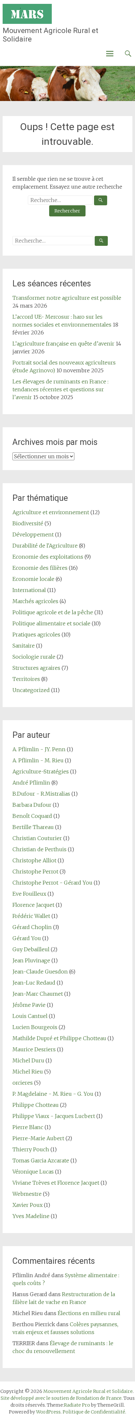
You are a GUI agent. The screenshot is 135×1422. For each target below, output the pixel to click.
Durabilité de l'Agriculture (45, 545)
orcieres (22, 1082)
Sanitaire (23, 645)
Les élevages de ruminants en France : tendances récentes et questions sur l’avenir (60, 389)
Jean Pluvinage (31, 960)
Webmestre (27, 1194)
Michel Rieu (27, 1071)
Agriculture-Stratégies (40, 771)
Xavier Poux (27, 1205)
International (29, 590)
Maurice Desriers (34, 1049)
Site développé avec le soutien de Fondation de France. (62, 1398)
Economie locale (33, 579)
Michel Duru (28, 1060)
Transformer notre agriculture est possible (66, 298)
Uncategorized (31, 690)
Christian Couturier (37, 838)
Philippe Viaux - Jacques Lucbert (53, 1116)
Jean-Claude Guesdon (40, 971)
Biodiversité (27, 523)
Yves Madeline (30, 1216)
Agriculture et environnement (50, 512)
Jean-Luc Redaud (33, 982)
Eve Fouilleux (29, 893)
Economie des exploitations (47, 556)
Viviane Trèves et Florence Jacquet (55, 1182)
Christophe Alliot (34, 860)
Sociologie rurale (33, 656)
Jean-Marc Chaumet (37, 993)
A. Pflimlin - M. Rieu (38, 760)
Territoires (26, 679)
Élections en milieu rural (89, 1313)
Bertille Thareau (33, 827)
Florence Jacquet (33, 905)
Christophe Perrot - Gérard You (52, 882)
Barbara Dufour (31, 805)
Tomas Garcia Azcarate (40, 1160)
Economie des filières (40, 568)
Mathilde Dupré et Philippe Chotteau (59, 1038)
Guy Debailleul (30, 949)
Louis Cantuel (30, 1016)
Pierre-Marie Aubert (38, 1138)
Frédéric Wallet (31, 916)
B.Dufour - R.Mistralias (41, 793)
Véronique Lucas (33, 1171)
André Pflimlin (31, 782)
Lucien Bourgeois (34, 1027)
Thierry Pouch (30, 1149)
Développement (33, 534)
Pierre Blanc (27, 1127)
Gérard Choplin (32, 927)
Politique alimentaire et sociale (51, 623)
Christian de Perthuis (39, 849)
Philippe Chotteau (35, 1105)
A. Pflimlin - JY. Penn (39, 749)
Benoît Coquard (32, 816)
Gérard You (26, 938)
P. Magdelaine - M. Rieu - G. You (52, 1094)
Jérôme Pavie (29, 1005)
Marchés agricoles (35, 601)
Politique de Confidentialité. (94, 1412)
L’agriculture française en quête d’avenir (63, 343)
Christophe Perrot (35, 871)
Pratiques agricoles (36, 634)
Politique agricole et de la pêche (52, 612)
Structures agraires (36, 668)
